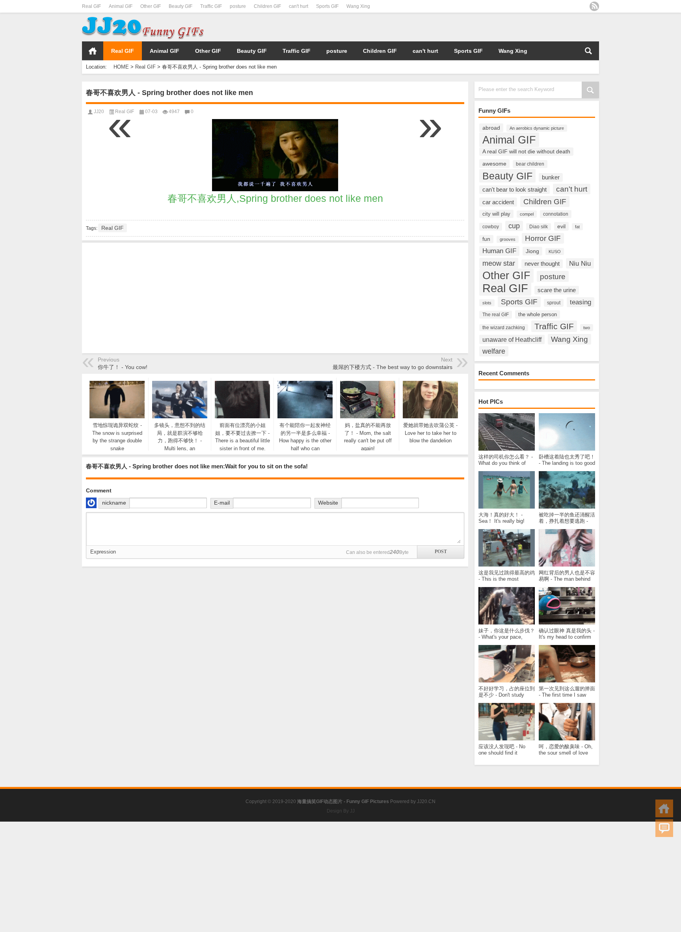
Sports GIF (327, 6)
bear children (530, 164)
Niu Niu (580, 263)
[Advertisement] (507, 27)
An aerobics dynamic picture (537, 128)
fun (486, 239)
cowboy (490, 226)
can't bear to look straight (514, 189)
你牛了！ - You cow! (122, 367)
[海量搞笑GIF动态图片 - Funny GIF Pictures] (143, 18)
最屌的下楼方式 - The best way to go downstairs (392, 367)
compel (527, 214)
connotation (555, 214)
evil (561, 226)
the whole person (537, 314)
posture (238, 6)
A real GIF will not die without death (526, 152)
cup (514, 226)
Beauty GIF (180, 6)
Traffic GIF (211, 6)
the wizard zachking (503, 327)
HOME (92, 50)
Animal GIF (120, 6)
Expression (103, 552)
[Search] (588, 50)
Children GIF (267, 6)
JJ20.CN (426, 801)
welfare (493, 351)
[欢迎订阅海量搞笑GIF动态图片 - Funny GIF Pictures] (594, 6)
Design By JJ (341, 811)
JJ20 (99, 111)
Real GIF (91, 6)
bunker (551, 177)
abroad (491, 128)
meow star (498, 263)
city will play (496, 214)
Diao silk (538, 226)
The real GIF (495, 314)
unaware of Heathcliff (511, 339)
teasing (580, 302)
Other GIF (150, 6)
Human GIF (499, 251)
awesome (494, 163)
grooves (507, 239)
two (586, 327)
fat (577, 226)
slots (486, 302)
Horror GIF (543, 238)
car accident (498, 202)
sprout (553, 303)
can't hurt (298, 6)
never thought (542, 264)
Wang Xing (358, 6)
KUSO (555, 251)
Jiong (532, 251)
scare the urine (557, 290)
